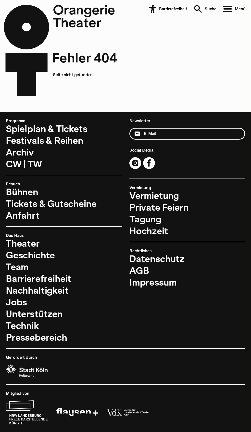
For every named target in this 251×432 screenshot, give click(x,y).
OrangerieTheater (84, 16)
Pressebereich (36, 337)
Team (17, 267)
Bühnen (22, 192)
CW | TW (24, 164)
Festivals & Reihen (44, 140)
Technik (22, 326)
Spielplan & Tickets (47, 129)
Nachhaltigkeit (37, 290)
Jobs (16, 302)
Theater (23, 243)
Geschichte (30, 255)
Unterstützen (34, 314)
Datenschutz (156, 259)
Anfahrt (23, 215)
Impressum (152, 282)
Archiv (20, 152)
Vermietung (154, 196)
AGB (139, 271)
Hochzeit (148, 231)
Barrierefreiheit (38, 279)
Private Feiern (158, 207)
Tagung (145, 219)
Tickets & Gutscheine (51, 204)
